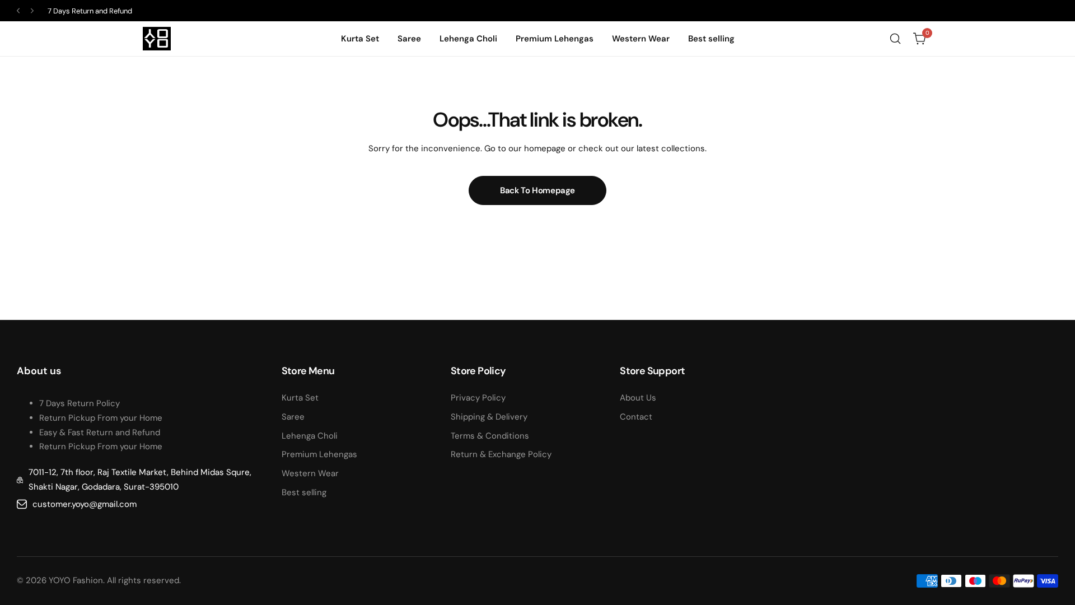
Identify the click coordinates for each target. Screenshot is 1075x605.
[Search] (895, 38)
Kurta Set (300, 397)
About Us (638, 397)
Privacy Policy (478, 397)
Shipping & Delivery (489, 416)
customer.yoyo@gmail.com (84, 504)
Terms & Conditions (490, 435)
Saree (293, 416)
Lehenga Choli (310, 435)
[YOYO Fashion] (157, 38)
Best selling (304, 492)
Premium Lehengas (319, 454)
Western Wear (310, 473)
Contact (636, 416)
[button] (18, 11)
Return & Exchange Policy (501, 454)
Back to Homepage (537, 190)
